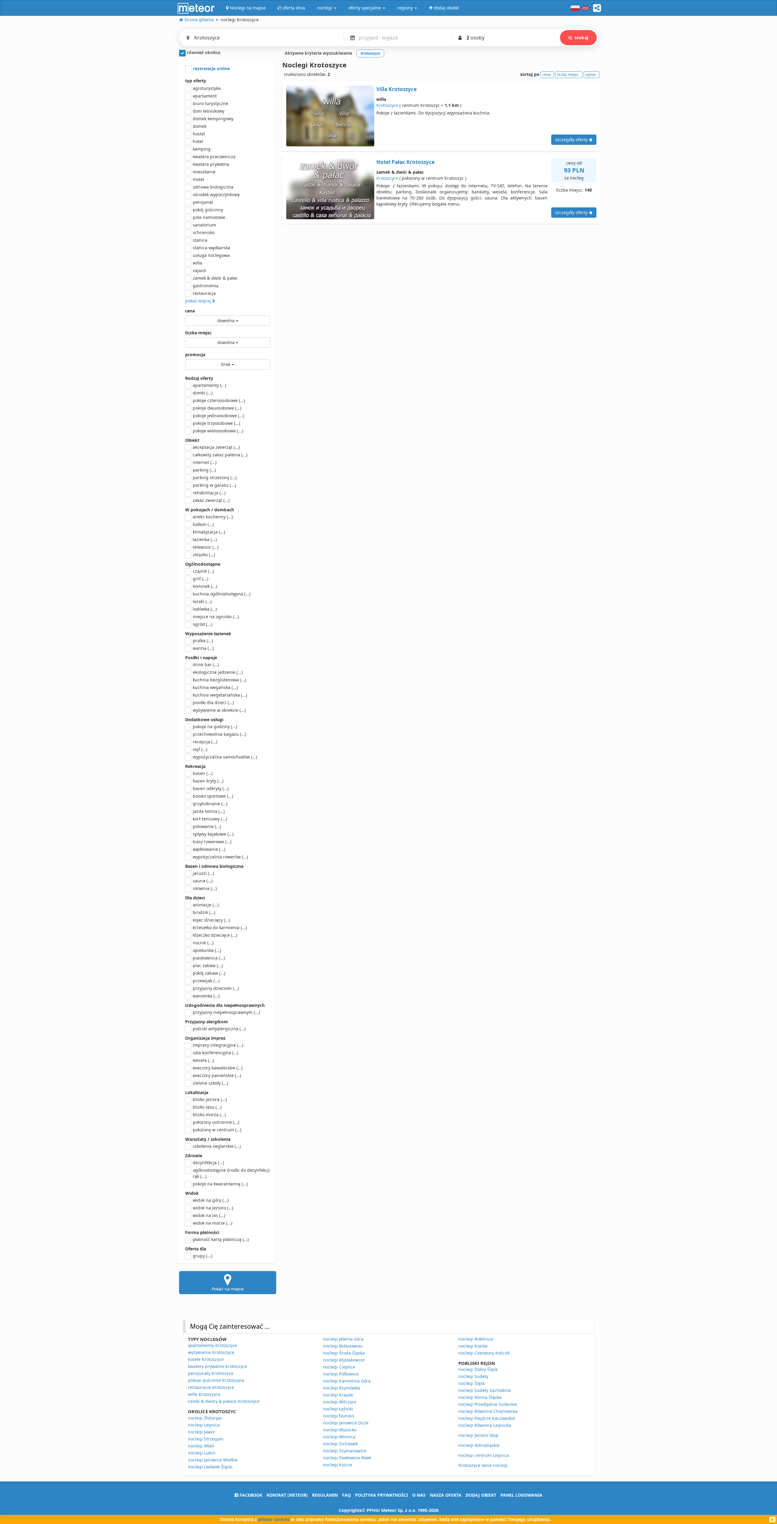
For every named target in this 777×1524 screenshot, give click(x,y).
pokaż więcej (198, 301)
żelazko (204, 554)
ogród (202, 624)
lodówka (205, 609)
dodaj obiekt (481, 1495)
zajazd (199, 270)
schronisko (204, 232)
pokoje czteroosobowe (219, 400)
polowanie (207, 826)
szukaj (581, 37)
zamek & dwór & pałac (215, 278)
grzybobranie (210, 803)
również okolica (203, 52)
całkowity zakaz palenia (220, 455)
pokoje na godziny (215, 726)
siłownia (205, 888)
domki (202, 393)
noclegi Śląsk (471, 1383)
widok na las (209, 1215)
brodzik (204, 912)
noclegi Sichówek (340, 1444)
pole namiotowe (209, 217)
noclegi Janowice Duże (345, 1423)
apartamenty (209, 385)
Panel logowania (521, 1495)
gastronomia (206, 285)
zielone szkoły (210, 1083)
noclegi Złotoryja (205, 1418)
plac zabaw (208, 965)
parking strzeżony (214, 477)
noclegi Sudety (473, 1376)
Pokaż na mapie (228, 1289)
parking (204, 470)
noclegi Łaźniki (338, 1409)
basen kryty (208, 781)
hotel (198, 141)
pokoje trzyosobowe (216, 423)
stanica (200, 240)
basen (202, 773)
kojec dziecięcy (211, 920)
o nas (419, 1495)
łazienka (205, 539)
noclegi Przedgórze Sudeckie (487, 1404)
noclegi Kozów (472, 1346)
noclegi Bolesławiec (343, 1346)
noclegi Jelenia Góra (343, 1339)
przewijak (206, 981)
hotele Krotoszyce (206, 1359)
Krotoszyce (387, 105)
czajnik (203, 571)
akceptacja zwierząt (216, 447)
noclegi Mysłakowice (344, 1360)
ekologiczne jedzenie (218, 672)
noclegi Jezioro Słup (478, 1435)
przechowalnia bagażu (219, 734)
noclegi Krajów (338, 1395)
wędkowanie (209, 849)
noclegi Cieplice (339, 1367)
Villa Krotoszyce (396, 89)
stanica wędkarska (211, 248)
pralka (203, 640)
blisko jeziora (210, 1099)
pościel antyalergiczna (219, 1028)
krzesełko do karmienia (220, 927)
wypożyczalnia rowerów (220, 857)
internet (204, 462)
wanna (203, 648)
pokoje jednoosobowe (218, 415)
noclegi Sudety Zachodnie (484, 1390)
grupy (202, 1256)
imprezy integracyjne (218, 1045)
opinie (590, 74)
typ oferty (195, 81)
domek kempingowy (213, 118)
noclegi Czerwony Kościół (484, 1353)
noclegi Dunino (338, 1416)
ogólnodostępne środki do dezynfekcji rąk (231, 1173)
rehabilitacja (209, 493)
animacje (206, 905)
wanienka (206, 996)
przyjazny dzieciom (216, 988)
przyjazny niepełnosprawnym (226, 1012)
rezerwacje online (211, 68)
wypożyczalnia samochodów (225, 757)
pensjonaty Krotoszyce (210, 1373)
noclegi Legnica (204, 1425)
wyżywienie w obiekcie (219, 710)
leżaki (202, 601)
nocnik (203, 943)
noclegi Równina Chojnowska (487, 1411)
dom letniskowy (208, 111)
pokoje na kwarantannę (220, 1184)
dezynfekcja (208, 1162)
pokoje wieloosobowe (218, 431)
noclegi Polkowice (341, 1374)
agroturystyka (207, 88)
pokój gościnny (208, 210)
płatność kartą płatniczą (221, 1239)
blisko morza (209, 1114)
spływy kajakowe (213, 834)
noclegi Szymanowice (344, 1451)
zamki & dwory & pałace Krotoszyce (224, 1401)
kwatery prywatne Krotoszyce (217, 1366)
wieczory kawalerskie (218, 1068)
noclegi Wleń (201, 1446)
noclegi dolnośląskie (479, 1445)
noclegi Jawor (201, 1432)
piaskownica (209, 958)
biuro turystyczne (210, 103)
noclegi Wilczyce (339, 1402)
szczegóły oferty (572, 139)
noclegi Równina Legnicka (484, 1425)
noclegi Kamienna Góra (347, 1381)
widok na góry (211, 1200)
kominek (205, 586)
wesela (203, 1060)
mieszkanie (204, 172)
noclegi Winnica (339, 1437)
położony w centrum (217, 1130)
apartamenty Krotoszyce (212, 1345)
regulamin (325, 1495)
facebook (250, 1495)
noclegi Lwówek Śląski (210, 1467)
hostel (199, 134)
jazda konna (209, 811)
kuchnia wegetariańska (220, 695)
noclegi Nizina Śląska (479, 1397)
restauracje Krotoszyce (211, 1387)
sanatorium (204, 225)
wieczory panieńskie (217, 1075)
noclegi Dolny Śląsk (477, 1369)
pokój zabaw (209, 973)
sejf (200, 749)
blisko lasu (207, 1107)
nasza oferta (445, 1495)
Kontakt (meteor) (287, 1495)
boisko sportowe (213, 796)
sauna (202, 881)
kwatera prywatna (211, 164)
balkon (203, 524)
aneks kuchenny (213, 517)
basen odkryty (211, 788)
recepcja (205, 742)
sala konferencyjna (215, 1052)
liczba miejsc (198, 333)
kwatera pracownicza (214, 156)
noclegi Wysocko (339, 1430)
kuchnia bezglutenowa (219, 680)
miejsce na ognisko (216, 616)
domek (199, 126)
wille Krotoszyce (204, 1394)
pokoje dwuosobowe (217, 408)
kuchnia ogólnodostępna (221, 594)
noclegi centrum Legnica (483, 1455)
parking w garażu (214, 485)
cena (190, 311)
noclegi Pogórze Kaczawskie (486, 1418)
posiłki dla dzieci (213, 702)
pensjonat (203, 202)
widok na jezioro (213, 1208)
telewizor (206, 547)
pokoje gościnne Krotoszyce (216, 1380)
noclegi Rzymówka (341, 1388)
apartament (205, 96)
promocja (195, 354)
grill (200, 578)
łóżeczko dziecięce (215, 935)
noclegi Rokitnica (475, 1339)
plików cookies (274, 1519)
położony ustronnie (216, 1122)
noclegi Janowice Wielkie (213, 1460)
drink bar (206, 664)
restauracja (204, 293)
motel (198, 179)
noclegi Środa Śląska (344, 1353)
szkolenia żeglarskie (217, 1146)
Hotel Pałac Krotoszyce (405, 162)
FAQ (346, 1495)
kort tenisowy (210, 819)
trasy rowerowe (212, 841)
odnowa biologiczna (213, 187)
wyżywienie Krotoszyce (211, 1352)
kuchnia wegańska (215, 687)
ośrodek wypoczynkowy (216, 194)
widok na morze (212, 1223)
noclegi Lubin (201, 1453)
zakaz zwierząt (211, 500)
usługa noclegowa (211, 255)
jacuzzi (203, 873)
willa (197, 263)
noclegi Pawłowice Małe (347, 1458)
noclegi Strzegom (205, 1439)
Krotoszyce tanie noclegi (483, 1465)
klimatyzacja (209, 532)
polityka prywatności (381, 1495)
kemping (202, 149)
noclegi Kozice (337, 1465)
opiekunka (207, 950)
